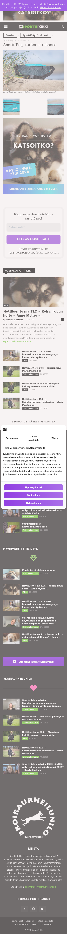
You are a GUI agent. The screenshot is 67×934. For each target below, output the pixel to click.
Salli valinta (33, 495)
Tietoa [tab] (55, 438)
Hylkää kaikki (33, 503)
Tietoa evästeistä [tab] (33, 438)
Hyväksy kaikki (33, 487)
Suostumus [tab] (12, 438)
